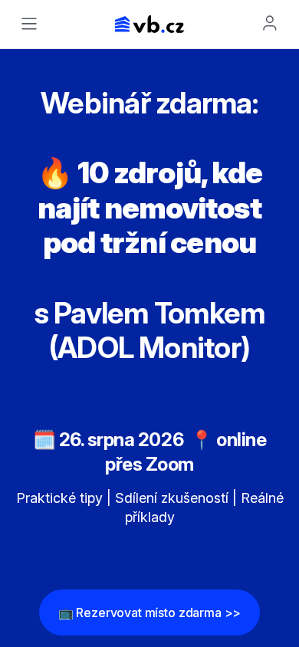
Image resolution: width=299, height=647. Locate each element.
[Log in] (270, 23)
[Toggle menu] (29, 23)
